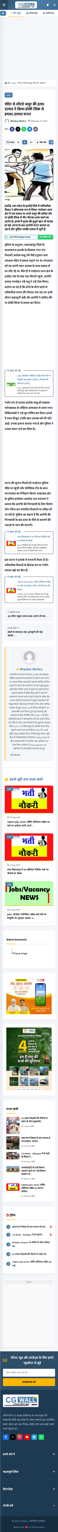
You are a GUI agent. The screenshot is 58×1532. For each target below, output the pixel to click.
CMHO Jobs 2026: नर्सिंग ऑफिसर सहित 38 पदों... (30, 1264)
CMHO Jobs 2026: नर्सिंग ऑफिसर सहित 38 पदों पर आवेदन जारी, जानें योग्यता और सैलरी (34, 585)
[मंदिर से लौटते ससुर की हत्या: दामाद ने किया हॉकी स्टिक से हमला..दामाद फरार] (29, 174)
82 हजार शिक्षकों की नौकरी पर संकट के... (27, 1254)
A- (18, 142)
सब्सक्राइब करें (29, 1382)
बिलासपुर (33, 13)
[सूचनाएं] (47, 5)
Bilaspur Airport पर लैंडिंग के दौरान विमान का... (29, 1244)
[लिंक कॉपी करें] (35, 129)
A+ (31, 142)
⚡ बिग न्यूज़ (15, 13)
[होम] (3, 13)
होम (9, 83)
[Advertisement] (29, 50)
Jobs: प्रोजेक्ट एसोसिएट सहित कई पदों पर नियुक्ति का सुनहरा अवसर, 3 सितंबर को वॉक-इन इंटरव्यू (34, 379)
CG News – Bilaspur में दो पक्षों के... (25, 1235)
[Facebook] (12, 129)
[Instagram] (20, 1437)
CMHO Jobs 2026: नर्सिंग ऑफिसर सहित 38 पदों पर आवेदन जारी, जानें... (28, 824)
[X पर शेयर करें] (17, 129)
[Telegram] (29, 129)
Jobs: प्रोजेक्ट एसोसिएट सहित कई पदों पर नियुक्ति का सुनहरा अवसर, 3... (26, 916)
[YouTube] (27, 1437)
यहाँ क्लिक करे (45, 237)
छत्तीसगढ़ (50, 13)
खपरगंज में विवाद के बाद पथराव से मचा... (27, 1227)
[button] (4, 5)
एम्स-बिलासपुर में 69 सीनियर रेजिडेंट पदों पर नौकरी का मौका (33, 538)
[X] (13, 1437)
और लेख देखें (15, 755)
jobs (14, 83)
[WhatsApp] (23, 129)
